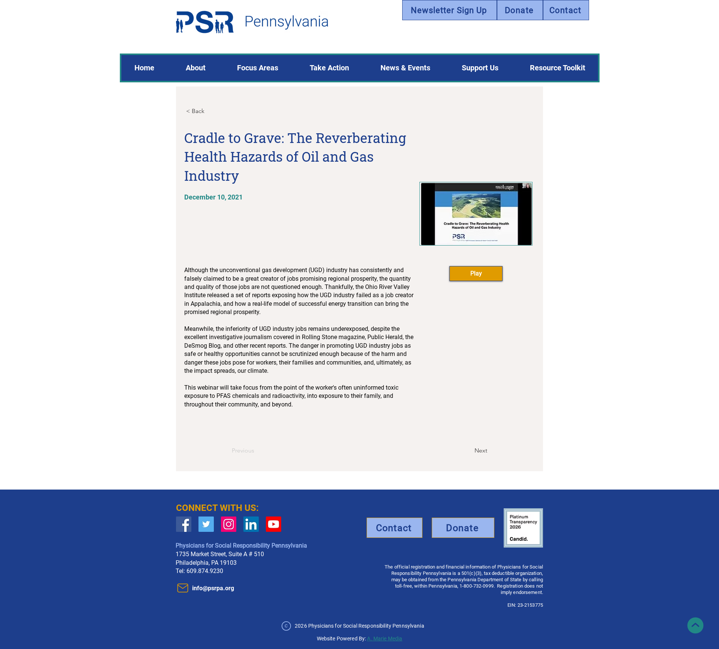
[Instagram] (228, 524)
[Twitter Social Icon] (206, 524)
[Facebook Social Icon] (183, 524)
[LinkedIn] (251, 524)
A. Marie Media (384, 639)
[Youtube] (273, 524)
